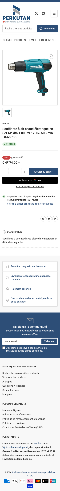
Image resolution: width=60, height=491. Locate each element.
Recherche (49, 28)
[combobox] (30, 28)
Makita (5, 123)
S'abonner (49, 341)
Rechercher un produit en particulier (21, 373)
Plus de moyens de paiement (30, 186)
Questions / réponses (13, 385)
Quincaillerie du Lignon (15, 447)
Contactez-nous (10, 390)
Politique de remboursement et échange (23, 419)
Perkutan (16, 472)
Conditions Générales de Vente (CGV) (22, 427)
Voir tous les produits (14, 377)
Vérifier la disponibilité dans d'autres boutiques (30, 203)
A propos (7, 381)
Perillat (37, 443)
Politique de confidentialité (16, 414)
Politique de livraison (13, 423)
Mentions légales (11, 410)
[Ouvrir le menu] (54, 13)
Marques (7, 394)
